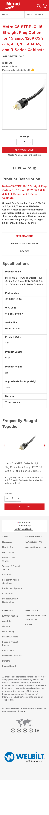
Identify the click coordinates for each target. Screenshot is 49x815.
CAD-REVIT (7, 575)
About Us (6, 621)
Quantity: (24, 137)
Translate (26, 523)
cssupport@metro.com (35, 547)
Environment (8, 651)
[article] (24, 472)
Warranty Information (24, 244)
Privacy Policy (31, 610)
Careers (6, 627)
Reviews (24, 252)
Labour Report (9, 666)
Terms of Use (30, 620)
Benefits (6, 661)
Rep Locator (8, 553)
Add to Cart (24, 506)
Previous (4, 445)
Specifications (24, 236)
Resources (7, 542)
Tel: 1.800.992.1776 (33, 542)
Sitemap (28, 624)
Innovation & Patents (12, 656)
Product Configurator (12, 588)
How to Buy (7, 547)
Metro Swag (8, 632)
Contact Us (7, 594)
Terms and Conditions (35, 615)
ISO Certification (10, 616)
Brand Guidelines (10, 637)
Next (44, 445)
